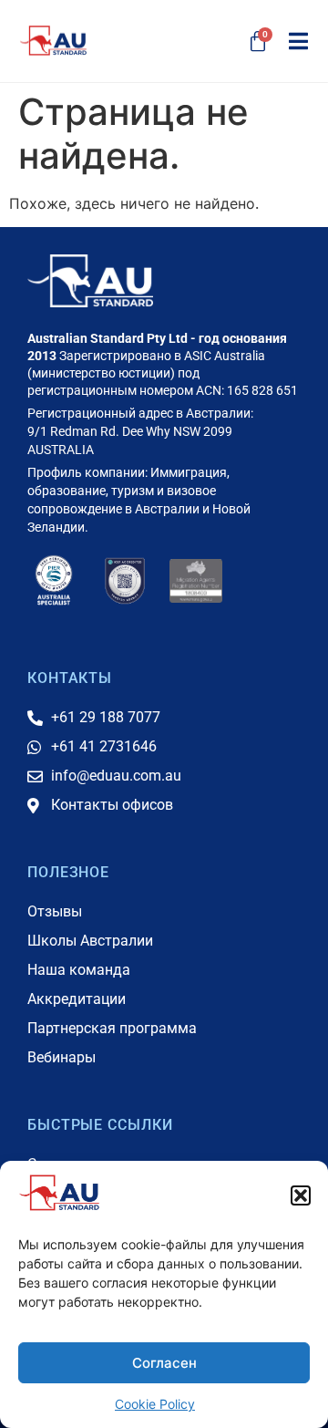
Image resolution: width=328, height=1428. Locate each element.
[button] (301, 1195)
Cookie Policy (155, 1404)
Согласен (164, 1362)
